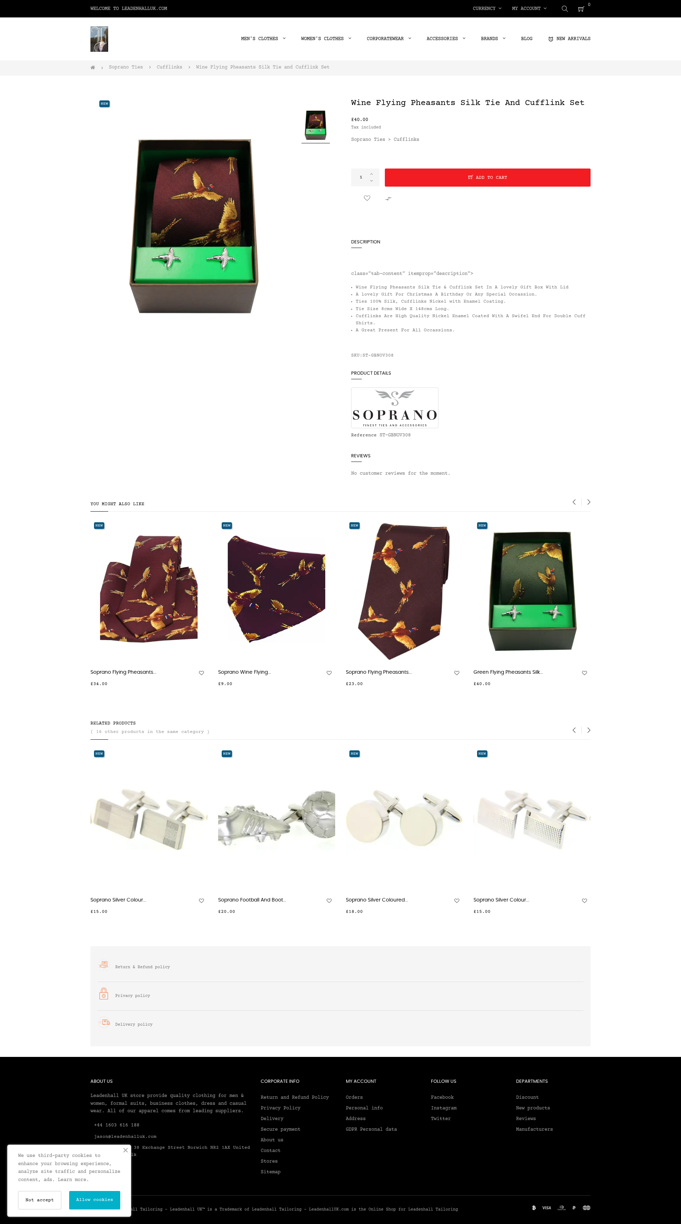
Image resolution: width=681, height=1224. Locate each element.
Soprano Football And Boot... (252, 900)
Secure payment (280, 1129)
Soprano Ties (368, 140)
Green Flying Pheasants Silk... (508, 672)
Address (356, 1119)
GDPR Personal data (371, 1129)
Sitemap (271, 1172)
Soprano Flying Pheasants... (123, 672)
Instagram (443, 1108)
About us (272, 1140)
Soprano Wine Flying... (244, 672)
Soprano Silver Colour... (118, 900)
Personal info (364, 1108)
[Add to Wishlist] (367, 199)
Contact (271, 1151)
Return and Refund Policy (295, 1098)
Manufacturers (534, 1129)
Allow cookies (94, 1199)
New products (533, 1108)
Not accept (40, 1200)
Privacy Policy (280, 1108)
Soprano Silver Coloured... (377, 900)
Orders (354, 1098)
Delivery (272, 1119)
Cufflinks (406, 140)
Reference (364, 435)
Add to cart (490, 177)
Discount (527, 1098)
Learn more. (73, 1180)
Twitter (441, 1119)
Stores (269, 1161)
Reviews (526, 1119)
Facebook (442, 1098)
